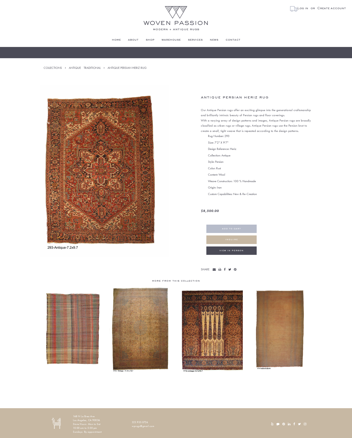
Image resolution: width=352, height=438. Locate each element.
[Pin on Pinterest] (236, 269)
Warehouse (171, 39)
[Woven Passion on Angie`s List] (277, 424)
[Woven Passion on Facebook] (294, 424)
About (133, 39)
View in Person (231, 251)
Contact (233, 39)
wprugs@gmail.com (143, 426)
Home (116, 39)
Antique (75, 68)
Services (195, 39)
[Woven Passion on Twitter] (299, 424)
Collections (53, 68)
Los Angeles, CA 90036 (86, 420)
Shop (150, 39)
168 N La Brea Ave (84, 416)
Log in (302, 8)
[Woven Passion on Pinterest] (283, 424)
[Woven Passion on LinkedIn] (289, 424)
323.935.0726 (140, 422)
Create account (331, 8)
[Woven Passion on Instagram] (305, 424)
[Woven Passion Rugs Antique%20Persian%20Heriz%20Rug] (215, 269)
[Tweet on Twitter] (230, 269)
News (214, 39)
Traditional (92, 68)
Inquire (231, 240)
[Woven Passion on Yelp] (272, 424)
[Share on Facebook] (226, 269)
